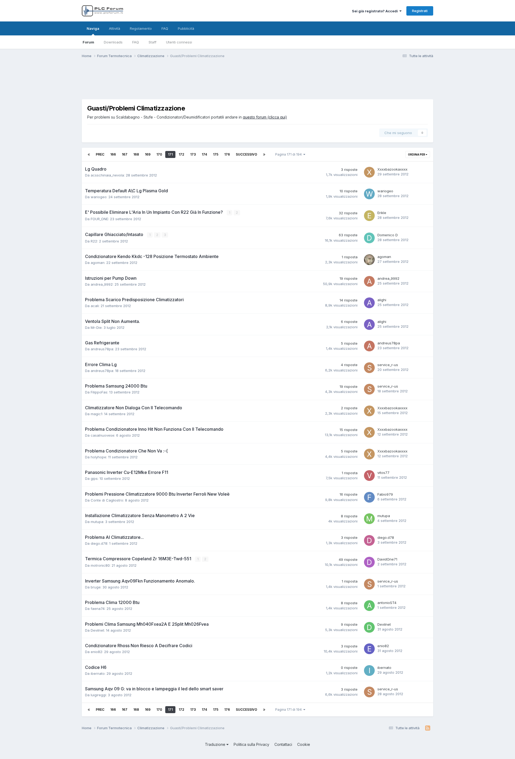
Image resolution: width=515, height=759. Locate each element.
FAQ (135, 42)
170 (159, 154)
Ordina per (417, 154)
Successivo (246, 154)
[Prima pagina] (89, 154)
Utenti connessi (179, 42)
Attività (114, 28)
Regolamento (141, 28)
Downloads (113, 42)
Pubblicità (186, 28)
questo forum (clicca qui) (265, 117)
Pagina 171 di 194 (289, 154)
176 (227, 154)
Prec (100, 154)
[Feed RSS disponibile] (427, 728)
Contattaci (283, 744)
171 (170, 154)
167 (124, 154)
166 (113, 154)
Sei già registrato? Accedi (375, 11)
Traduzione (215, 744)
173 (193, 154)
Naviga (93, 28)
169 (147, 154)
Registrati (420, 11)
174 (204, 154)
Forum (88, 42)
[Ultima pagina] (264, 154)
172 (181, 154)
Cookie (303, 744)
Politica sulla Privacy (251, 744)
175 (215, 154)
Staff (152, 42)
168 (136, 154)
